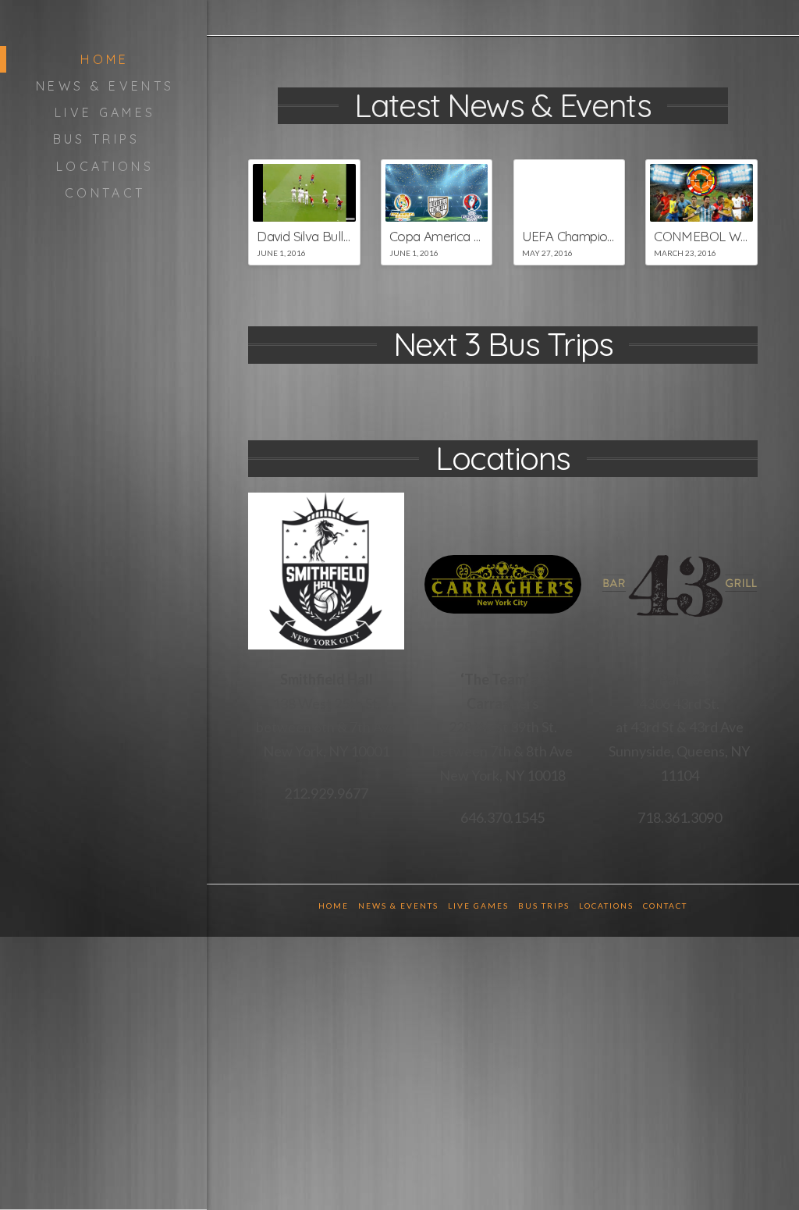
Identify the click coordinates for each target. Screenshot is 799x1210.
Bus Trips (544, 905)
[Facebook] (730, 17)
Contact (665, 905)
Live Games (478, 905)
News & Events (398, 905)
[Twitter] (750, 17)
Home (333, 905)
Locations (606, 905)
